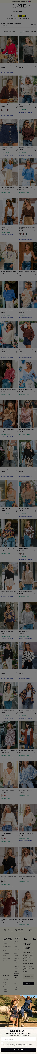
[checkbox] (2, 1043)
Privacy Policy (14, 1045)
